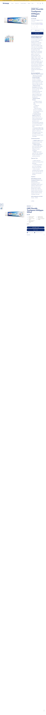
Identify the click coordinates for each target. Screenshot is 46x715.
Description (28, 234)
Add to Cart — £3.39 (35, 227)
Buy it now (37, 33)
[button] (13, 3)
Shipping (37, 20)
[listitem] (1, 204)
